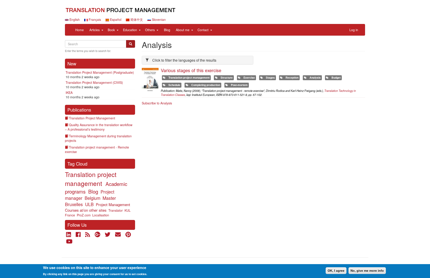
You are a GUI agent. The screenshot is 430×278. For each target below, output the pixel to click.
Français (94, 19)
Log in (353, 30)
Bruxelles (74, 204)
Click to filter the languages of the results (184, 60)
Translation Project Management (92, 118)
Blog (167, 30)
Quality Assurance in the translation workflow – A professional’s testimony (98, 127)
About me (182, 30)
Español (115, 19)
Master (109, 198)
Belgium (92, 198)
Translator (115, 210)
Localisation (100, 215)
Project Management (113, 204)
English (74, 19)
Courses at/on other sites (85, 210)
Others (150, 30)
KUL (128, 210)
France (70, 215)
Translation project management (90, 179)
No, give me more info (367, 270)
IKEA (69, 92)
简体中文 (136, 19)
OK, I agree (336, 270)
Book (111, 30)
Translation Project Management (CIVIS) (94, 82)
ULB (89, 204)
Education (130, 30)
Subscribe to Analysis (157, 103)
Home (79, 30)
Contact (203, 30)
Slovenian (158, 19)
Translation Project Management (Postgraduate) (100, 72)
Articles (94, 30)
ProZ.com (84, 215)
